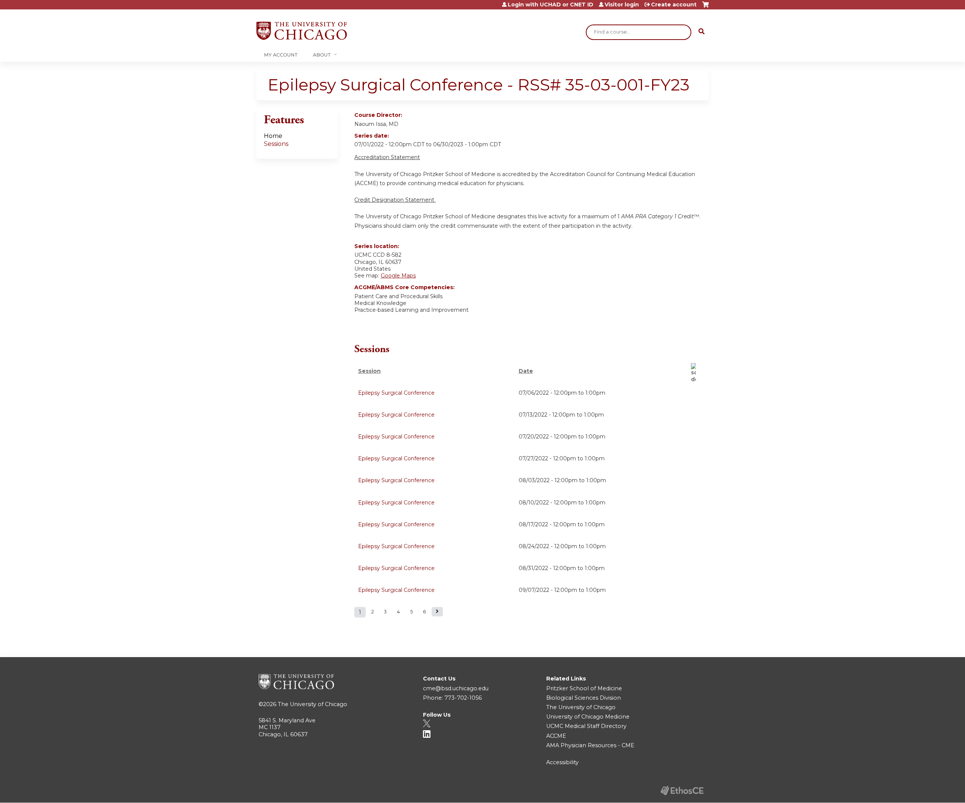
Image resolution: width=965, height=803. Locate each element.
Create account (674, 4)
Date (526, 371)
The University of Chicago (312, 704)
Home (273, 135)
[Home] (301, 30)
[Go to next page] (437, 611)
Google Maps (398, 275)
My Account (281, 55)
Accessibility (562, 762)
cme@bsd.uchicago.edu (456, 688)
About (322, 55)
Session (369, 371)
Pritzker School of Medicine (584, 688)
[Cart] (705, 7)
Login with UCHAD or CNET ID (550, 4)
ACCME (556, 736)
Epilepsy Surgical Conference (396, 392)
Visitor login (622, 4)
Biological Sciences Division (583, 697)
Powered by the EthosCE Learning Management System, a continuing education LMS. (682, 790)
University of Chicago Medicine (588, 716)
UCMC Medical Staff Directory (586, 726)
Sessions (276, 143)
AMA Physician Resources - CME (590, 745)
